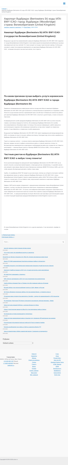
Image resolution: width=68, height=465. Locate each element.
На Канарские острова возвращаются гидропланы (18, 313)
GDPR (57, 366)
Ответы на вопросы (34, 360)
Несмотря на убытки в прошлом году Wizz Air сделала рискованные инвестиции (25, 257)
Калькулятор (57, 372)
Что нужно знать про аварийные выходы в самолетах (19, 252)
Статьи (34, 362)
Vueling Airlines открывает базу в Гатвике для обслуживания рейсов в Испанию (26, 283)
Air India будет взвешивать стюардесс (14, 274)
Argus (57, 356)
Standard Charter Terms (57, 362)
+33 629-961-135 (8, 361)
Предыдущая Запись (8, 235)
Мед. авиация (34, 374)
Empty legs (57, 374)
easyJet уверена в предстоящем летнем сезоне (17, 248)
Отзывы (34, 368)
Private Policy (57, 358)
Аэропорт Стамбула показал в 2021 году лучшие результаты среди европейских (26, 270)
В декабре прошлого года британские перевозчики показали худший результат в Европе (28, 265)
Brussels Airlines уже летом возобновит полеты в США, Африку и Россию (24, 287)
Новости (34, 354)
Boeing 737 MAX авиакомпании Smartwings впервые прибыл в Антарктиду (24, 261)
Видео (34, 366)
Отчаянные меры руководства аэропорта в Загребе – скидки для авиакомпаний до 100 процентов (31, 296)
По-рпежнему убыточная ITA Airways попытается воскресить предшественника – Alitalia (28, 300)
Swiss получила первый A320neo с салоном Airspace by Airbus (21, 305)
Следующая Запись (8, 237)
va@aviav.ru (10, 365)
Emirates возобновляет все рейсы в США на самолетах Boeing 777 (22, 327)
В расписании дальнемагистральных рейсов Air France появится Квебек (24, 322)
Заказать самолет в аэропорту (12, 27)
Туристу (34, 364)
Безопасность (57, 368)
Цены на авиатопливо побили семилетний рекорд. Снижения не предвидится (25, 331)
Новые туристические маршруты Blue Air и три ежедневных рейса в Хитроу (25, 309)
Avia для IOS (57, 360)
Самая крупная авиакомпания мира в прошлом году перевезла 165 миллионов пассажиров (29, 318)
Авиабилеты (57, 370)
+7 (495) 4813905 (8, 363)
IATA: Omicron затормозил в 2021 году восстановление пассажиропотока (24, 278)
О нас (57, 354)
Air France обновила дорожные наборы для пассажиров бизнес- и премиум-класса (27, 292)
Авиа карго (34, 372)
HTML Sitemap (57, 364)
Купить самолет (34, 370)
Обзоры (34, 358)
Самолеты (34, 356)
